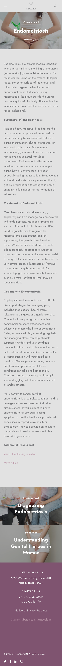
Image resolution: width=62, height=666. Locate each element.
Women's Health (31, 22)
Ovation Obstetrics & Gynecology (31, 620)
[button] (6, 5)
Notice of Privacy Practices (31, 610)
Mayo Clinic (11, 463)
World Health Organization (20, 454)
